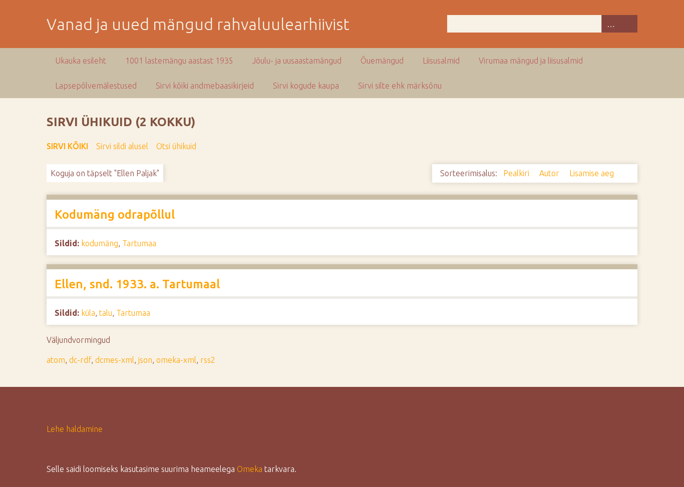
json (145, 359)
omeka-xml (176, 359)
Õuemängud (382, 60)
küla (88, 312)
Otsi (628, 24)
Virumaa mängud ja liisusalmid (531, 60)
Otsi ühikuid (176, 146)
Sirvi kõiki (67, 146)
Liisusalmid (441, 60)
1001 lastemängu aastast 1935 (179, 60)
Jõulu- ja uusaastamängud (296, 60)
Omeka (249, 468)
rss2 (207, 359)
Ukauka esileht (80, 60)
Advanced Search (610, 24)
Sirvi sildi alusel (122, 146)
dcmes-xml (114, 359)
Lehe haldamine (75, 428)
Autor (550, 173)
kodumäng (99, 243)
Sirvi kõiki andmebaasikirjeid (205, 85)
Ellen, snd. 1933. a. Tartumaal (137, 284)
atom (56, 359)
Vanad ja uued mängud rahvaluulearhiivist (198, 24)
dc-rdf (80, 359)
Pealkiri (517, 173)
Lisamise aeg (592, 173)
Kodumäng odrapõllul (115, 214)
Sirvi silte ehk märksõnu (400, 85)
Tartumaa (139, 243)
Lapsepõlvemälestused (96, 85)
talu (105, 312)
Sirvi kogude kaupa (306, 85)
